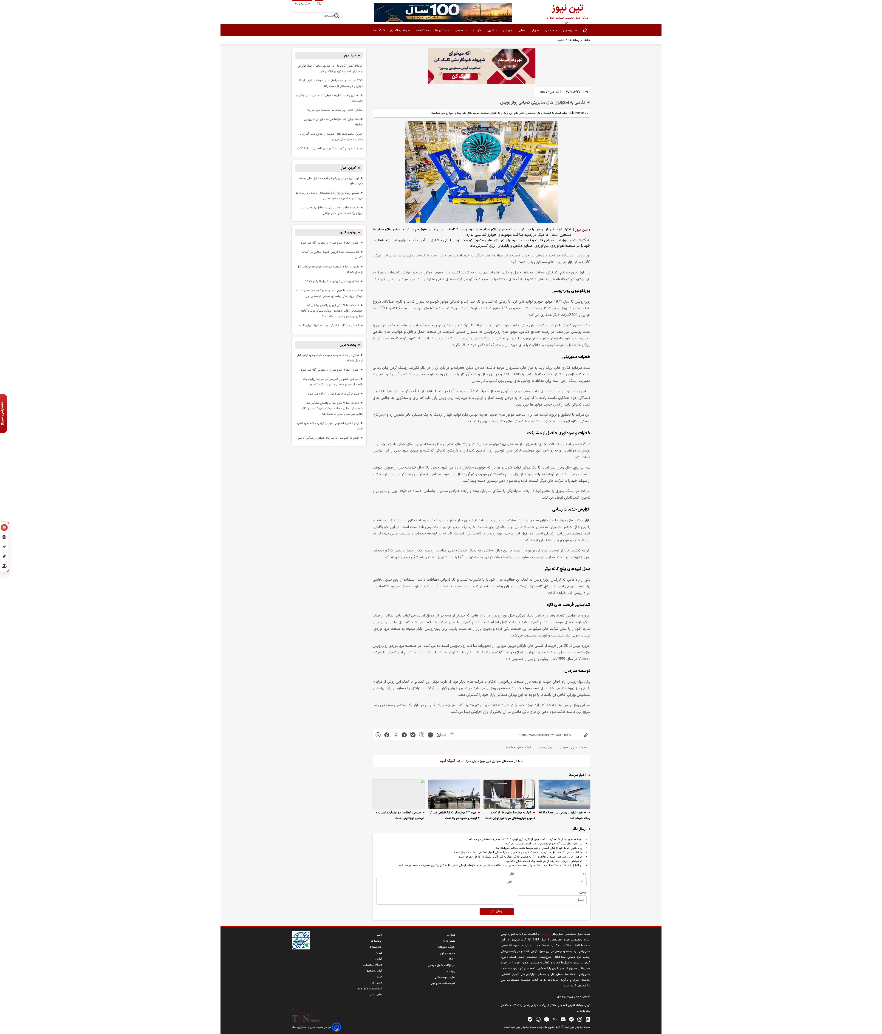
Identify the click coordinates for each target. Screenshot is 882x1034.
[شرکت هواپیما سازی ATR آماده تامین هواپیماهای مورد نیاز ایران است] (509, 794)
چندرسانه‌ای (375, 947)
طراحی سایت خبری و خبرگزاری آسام (312, 1027)
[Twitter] (4, 557)
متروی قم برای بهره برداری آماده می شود (333, 394)
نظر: (511, 873)
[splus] (538, 1019)
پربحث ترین (348, 344)
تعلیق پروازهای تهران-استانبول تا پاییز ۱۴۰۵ (332, 281)
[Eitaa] (555, 1019)
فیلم (379, 977)
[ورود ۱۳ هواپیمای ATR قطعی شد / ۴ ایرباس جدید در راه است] (454, 794)
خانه (587, 40)
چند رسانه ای (398, 30)
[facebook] (386, 735)
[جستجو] (336, 15)
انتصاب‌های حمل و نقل (369, 989)
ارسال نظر (497, 911)
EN (319, 4)
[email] (563, 1019)
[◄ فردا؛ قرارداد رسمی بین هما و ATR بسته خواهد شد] (564, 794)
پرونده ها (376, 941)
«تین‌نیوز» (545, 934)
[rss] (588, 1019)
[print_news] (452, 735)
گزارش (379, 959)
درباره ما (451, 935)
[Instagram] (4, 537)
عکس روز (377, 983)
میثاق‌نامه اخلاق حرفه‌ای (441, 965)
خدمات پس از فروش (573, 747)
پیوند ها (450, 971)
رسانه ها (574, 40)
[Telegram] (4, 547)
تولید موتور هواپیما (518, 747)
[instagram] (579, 1019)
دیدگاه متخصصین (372, 965)
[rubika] (430, 735)
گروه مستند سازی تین (443, 983)
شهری (490, 30)
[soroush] (421, 735)
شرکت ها (379, 30)
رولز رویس (545, 747)
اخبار (561, 40)
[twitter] (395, 735)
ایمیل (583, 892)
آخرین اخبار (348, 167)
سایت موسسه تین (445, 977)
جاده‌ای (549, 30)
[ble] (413, 735)
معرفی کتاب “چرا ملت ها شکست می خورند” (335, 110)
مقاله (379, 953)
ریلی (533, 30)
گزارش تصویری (374, 971)
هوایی (521, 30)
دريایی (508, 30)
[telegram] (404, 735)
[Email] (4, 528)
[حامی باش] (4, 567)
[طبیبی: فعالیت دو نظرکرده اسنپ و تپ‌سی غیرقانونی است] (398, 794)
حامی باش (376, 995)
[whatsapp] (378, 735)
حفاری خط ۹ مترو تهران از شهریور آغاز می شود (330, 243)
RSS (452, 959)
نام (584, 873)
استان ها (441, 30)
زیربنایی (568, 30)
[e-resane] (301, 940)
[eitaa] (441, 735)
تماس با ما (449, 941)
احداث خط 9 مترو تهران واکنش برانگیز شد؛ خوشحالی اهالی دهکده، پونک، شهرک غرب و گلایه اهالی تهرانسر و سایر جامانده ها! (332, 310)
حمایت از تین (447, 953)
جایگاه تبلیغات (446, 947)
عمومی (460, 30)
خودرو (477, 30)
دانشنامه (421, 30)
